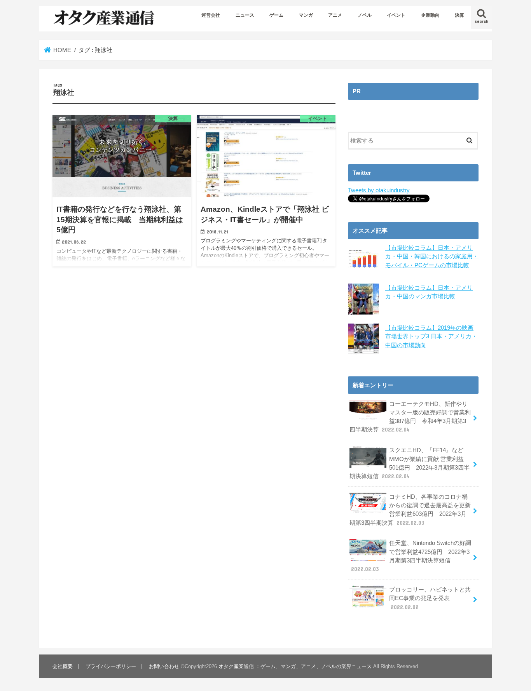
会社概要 (62, 666)
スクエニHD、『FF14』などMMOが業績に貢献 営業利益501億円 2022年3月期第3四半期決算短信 (409, 463)
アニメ (335, 15)
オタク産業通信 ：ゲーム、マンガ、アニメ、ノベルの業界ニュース (295, 666)
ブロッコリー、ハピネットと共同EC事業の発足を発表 (430, 598)
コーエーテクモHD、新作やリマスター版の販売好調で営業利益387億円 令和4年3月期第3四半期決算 (410, 417)
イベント (396, 15)
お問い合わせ (164, 666)
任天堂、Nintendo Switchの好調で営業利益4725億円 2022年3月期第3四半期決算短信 (411, 556)
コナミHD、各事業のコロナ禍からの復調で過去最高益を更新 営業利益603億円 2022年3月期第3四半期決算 (410, 510)
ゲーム (276, 15)
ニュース (245, 15)
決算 (459, 15)
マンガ (306, 15)
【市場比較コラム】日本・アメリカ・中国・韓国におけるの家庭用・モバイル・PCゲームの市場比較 (432, 256)
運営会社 (210, 15)
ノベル (365, 15)
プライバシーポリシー (111, 666)
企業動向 (430, 15)
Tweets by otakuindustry (379, 190)
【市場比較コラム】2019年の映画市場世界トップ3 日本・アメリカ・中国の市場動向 (431, 336)
